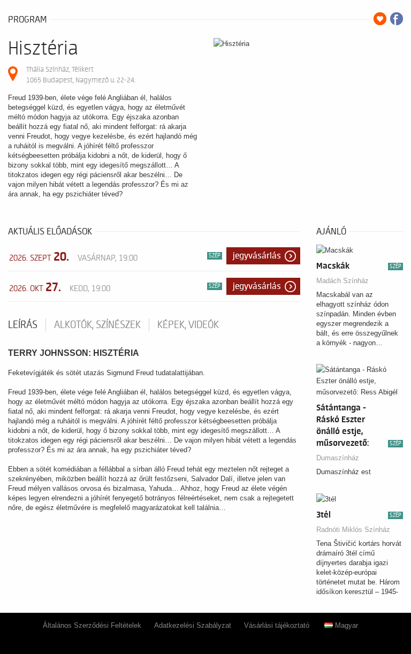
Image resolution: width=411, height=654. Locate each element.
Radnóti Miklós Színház (353, 530)
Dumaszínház (337, 458)
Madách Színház (342, 281)
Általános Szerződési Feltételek (92, 625)
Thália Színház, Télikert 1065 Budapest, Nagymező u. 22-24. (80, 74)
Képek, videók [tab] (188, 325)
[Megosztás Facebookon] (396, 18)
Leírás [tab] (22, 325)
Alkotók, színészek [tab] (97, 325)
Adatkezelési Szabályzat (192, 625)
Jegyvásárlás (257, 256)
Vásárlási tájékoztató (276, 625)
